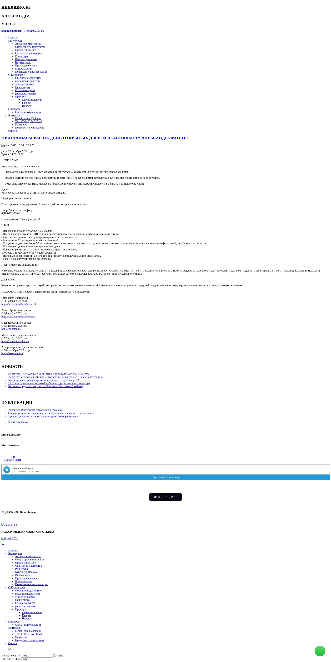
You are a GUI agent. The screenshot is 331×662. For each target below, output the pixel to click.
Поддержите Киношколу (29, 127)
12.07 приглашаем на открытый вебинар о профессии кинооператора (49, 383)
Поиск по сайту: (11, 655)
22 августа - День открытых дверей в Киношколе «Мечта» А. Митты (48, 373)
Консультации (23, 68)
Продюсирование (25, 49)
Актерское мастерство (28, 43)
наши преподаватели (27, 81)
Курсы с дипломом (26, 59)
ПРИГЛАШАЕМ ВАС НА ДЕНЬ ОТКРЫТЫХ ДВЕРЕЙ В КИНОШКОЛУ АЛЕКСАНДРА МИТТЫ (94, 138)
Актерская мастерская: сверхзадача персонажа (35, 409)
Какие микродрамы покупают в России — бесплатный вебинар (45, 386)
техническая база (25, 84)
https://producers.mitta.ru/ (15, 341)
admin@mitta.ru (11, 30)
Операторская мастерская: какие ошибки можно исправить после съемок (51, 413)
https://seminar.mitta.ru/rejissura (18, 316)
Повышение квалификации (31, 71)
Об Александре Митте (28, 77)
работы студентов (25, 93)
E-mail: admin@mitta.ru (28, 118)
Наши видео (22, 87)
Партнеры (21, 124)
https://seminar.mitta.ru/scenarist (18, 304)
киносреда (14, 108)
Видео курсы (23, 62)
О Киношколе (16, 74)
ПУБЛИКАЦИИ (11, 460)
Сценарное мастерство (28, 53)
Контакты (14, 115)
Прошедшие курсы (26, 65)
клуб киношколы (32, 99)
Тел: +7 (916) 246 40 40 (28, 121)
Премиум (20, 96)
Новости (27, 105)
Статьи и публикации (28, 112)
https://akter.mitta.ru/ (12, 353)
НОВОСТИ (8, 457)
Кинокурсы (15, 40)
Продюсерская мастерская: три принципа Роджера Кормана (43, 416)
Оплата (12, 130)
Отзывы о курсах (25, 90)
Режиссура (21, 56)
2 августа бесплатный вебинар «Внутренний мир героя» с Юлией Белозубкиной (55, 377)
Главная (13, 37)
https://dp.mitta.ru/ (11, 328)
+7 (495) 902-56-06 (33, 30)
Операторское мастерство (30, 46)
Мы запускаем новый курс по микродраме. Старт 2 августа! (43, 380)
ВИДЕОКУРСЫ (165, 497)
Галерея (26, 102)
